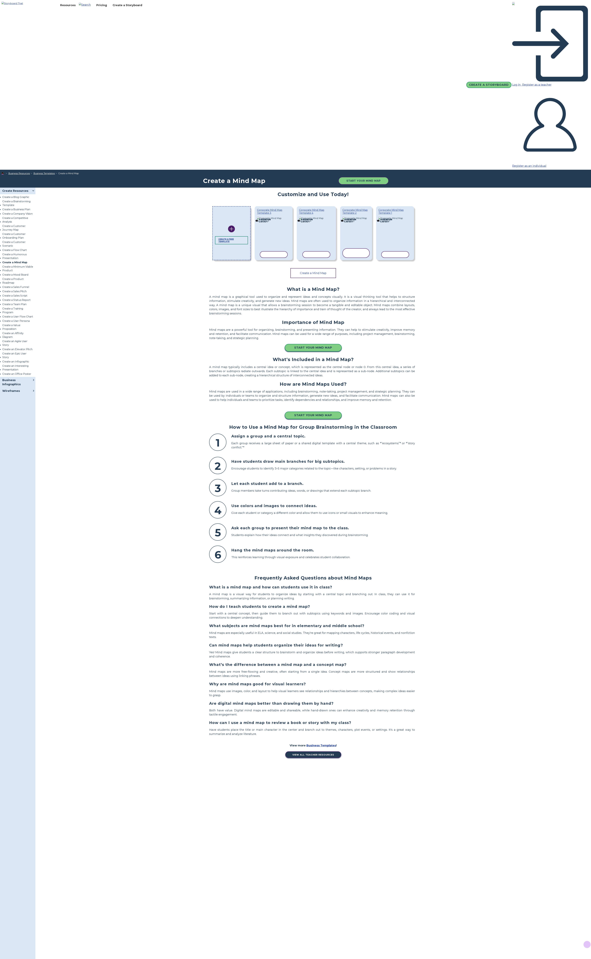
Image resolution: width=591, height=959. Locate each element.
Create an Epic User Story (14, 355)
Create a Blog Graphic (15, 197)
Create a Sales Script (14, 295)
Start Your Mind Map (363, 180)
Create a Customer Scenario (14, 244)
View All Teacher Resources (313, 754)
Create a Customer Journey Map (14, 228)
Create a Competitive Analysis (15, 220)
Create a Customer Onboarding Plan (14, 236)
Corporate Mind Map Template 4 (311, 211)
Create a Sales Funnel (15, 287)
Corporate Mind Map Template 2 (355, 211)
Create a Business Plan (16, 209)
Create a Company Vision (17, 213)
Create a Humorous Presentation (14, 256)
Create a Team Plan (14, 304)
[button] (86, 5)
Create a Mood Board (15, 274)
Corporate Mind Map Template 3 (269, 211)
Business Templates (44, 173)
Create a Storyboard (127, 5)
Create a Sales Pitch (14, 291)
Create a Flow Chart (14, 250)
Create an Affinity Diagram (13, 335)
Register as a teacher (536, 84)
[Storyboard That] (12, 3)
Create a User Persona (16, 320)
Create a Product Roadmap (13, 281)
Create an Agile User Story (14, 343)
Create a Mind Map (14, 262)
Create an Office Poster (16, 373)
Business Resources (19, 173)
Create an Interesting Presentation (15, 367)
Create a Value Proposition (11, 327)
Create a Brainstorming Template (16, 203)
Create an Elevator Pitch (17, 349)
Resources (68, 5)
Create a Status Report (16, 300)
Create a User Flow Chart (17, 316)
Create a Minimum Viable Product (17, 268)
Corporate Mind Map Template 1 (391, 211)
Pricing (101, 5)
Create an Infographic (15, 361)
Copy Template (274, 217)
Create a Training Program (12, 310)
